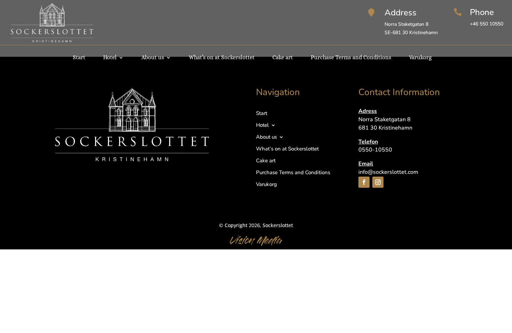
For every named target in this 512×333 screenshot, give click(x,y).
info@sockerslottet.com (388, 172)
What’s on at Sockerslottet (222, 58)
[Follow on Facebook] (364, 182)
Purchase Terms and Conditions (351, 58)
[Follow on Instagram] (377, 182)
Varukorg (420, 58)
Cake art (282, 58)
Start (79, 58)
